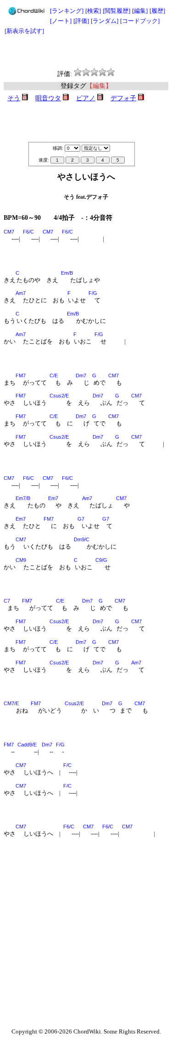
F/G (93, 293)
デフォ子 (123, 98)
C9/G (101, 560)
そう (13, 98)
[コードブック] (140, 20)
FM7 (21, 375)
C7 (7, 601)
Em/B (67, 273)
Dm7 (81, 375)
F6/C (28, 231)
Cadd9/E (27, 744)
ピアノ (85, 98)
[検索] (93, 10)
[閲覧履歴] (116, 10)
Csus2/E (59, 395)
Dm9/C (81, 539)
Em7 (53, 498)
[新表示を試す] (24, 30)
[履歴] (157, 10)
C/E (54, 375)
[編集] (140, 10)
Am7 (21, 293)
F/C (67, 765)
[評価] (81, 20)
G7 (81, 519)
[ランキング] (66, 10)
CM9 (21, 560)
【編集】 (99, 85)
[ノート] (61, 20)
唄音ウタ (48, 98)
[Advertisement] (86, 52)
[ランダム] (104, 20)
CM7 (9, 231)
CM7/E (11, 703)
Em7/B (23, 498)
